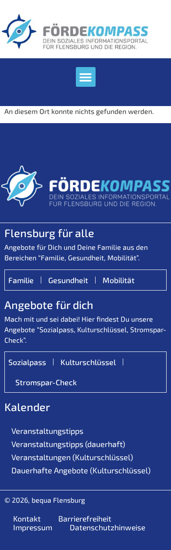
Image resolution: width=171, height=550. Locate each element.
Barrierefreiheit (84, 518)
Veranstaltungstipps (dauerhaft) (68, 444)
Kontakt (27, 518)
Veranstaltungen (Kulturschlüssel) (72, 457)
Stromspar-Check (46, 382)
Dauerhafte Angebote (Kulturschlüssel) (80, 470)
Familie (21, 280)
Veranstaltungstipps (47, 431)
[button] (86, 77)
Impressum (32, 527)
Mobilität (119, 280)
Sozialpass (27, 362)
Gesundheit (68, 280)
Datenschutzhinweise (107, 527)
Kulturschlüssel (88, 362)
